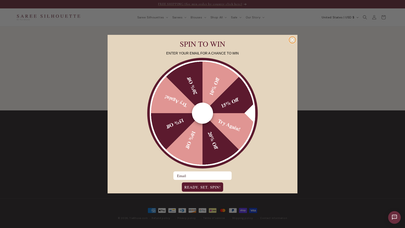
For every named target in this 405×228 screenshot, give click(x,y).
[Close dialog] (292, 40)
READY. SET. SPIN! (202, 187)
